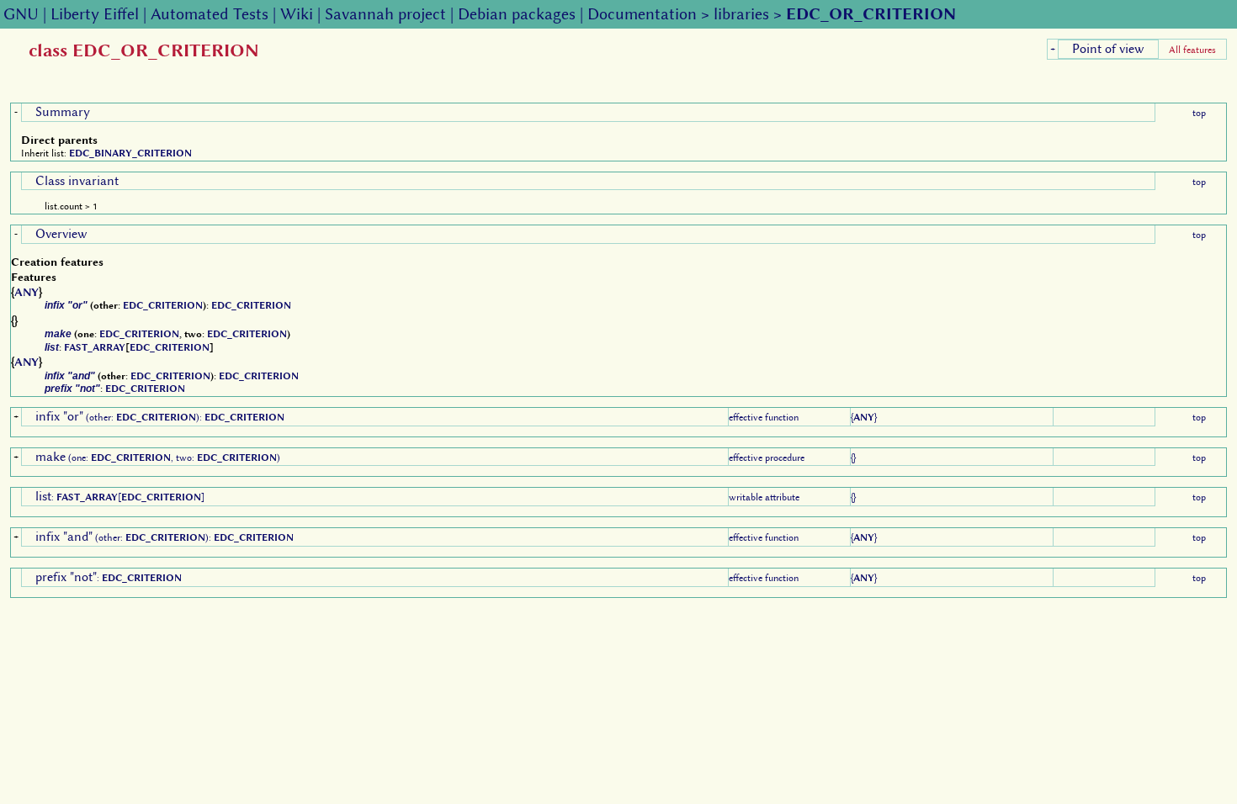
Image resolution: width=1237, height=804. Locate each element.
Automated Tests (209, 14)
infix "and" (70, 376)
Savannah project (385, 14)
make (58, 334)
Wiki (296, 14)
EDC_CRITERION (163, 305)
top (1199, 113)
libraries (741, 14)
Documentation (642, 14)
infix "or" (66, 305)
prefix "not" (72, 388)
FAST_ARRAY (94, 347)
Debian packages (517, 14)
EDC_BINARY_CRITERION (130, 153)
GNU (21, 14)
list (52, 347)
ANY (26, 292)
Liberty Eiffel (94, 14)
